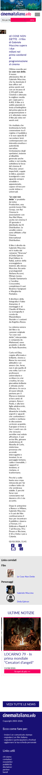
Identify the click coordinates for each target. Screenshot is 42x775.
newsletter (8, 761)
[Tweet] (20, 546)
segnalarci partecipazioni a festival (20, 739)
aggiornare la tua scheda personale (20, 742)
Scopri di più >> (22, 671)
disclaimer (7, 767)
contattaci (7, 759)
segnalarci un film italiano (15, 737)
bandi (5, 772)
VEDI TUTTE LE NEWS (21, 704)
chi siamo (7, 756)
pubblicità (7, 764)
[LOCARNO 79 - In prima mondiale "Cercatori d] (22, 634)
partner (6, 769)
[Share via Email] (13, 549)
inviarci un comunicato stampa (18, 734)
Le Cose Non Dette (25, 576)
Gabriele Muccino (24, 593)
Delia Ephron (22, 601)
